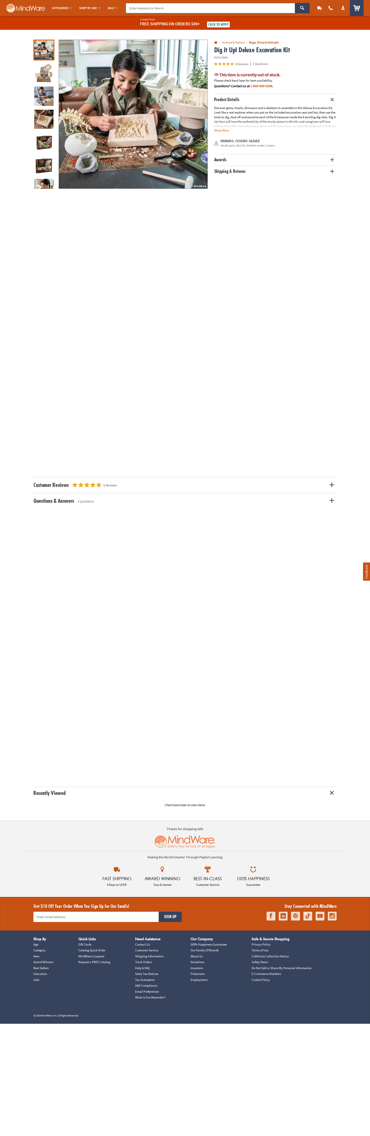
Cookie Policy (261, 980)
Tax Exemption (145, 980)
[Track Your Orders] (319, 8)
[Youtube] (320, 916)
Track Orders (143, 962)
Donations (197, 962)
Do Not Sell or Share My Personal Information (282, 968)
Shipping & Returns (230, 171)
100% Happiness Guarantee (209, 944)
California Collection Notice (270, 956)
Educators (40, 974)
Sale (36, 980)
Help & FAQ (142, 968)
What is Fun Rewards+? (150, 997)
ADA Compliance (146, 985)
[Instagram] (332, 916)
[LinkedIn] (283, 916)
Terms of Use (260, 950)
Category (39, 950)
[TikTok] (307, 916)
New (36, 956)
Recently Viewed (49, 793)
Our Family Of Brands (205, 950)
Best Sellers (41, 968)
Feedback (366, 571)
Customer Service (146, 950)
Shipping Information (149, 956)
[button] (133, 114)
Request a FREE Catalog (94, 962)
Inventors (197, 968)
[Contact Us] (330, 8)
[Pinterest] (295, 916)
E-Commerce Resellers (266, 974)
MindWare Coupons (91, 956)
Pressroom (198, 974)
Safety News (260, 962)
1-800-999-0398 (261, 86)
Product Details (226, 99)
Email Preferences (147, 991)
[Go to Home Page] (215, 42)
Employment (199, 980)
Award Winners (43, 962)
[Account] (343, 8)
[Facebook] (271, 916)
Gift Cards (84, 944)
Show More (221, 130)
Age (35, 944)
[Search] (302, 8)
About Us (197, 956)
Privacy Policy (261, 944)
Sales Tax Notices (146, 974)
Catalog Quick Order (92, 950)
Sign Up (170, 917)
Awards (220, 160)
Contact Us (142, 944)
